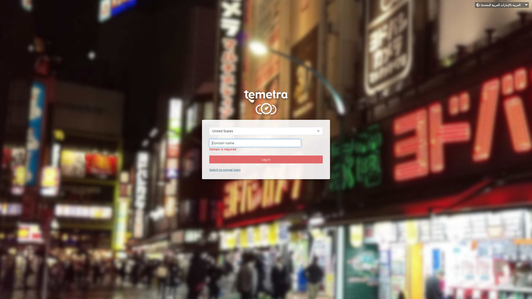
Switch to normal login (225, 170)
